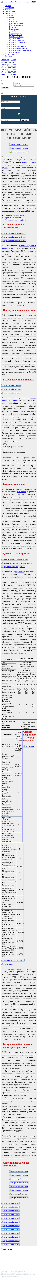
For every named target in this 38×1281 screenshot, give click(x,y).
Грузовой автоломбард (17, 42)
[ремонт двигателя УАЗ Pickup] (19, 1175)
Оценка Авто (10, 11)
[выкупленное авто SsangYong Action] (19, 148)
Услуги (7, 10)
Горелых (12, 19)
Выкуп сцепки (14, 52)
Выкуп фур (13, 44)
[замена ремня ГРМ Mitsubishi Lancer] (19, 1183)
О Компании (9, 8)
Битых (11, 17)
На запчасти (13, 27)
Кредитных (13, 21)
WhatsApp (5, 60)
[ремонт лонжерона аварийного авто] (19, 1171)
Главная (8, 6)
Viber (13, 60)
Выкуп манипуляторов (17, 46)
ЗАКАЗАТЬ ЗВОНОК (9, 74)
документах (19, 572)
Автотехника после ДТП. (15, 220)
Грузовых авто (14, 39)
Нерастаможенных (16, 23)
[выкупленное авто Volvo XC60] (19, 144)
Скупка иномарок (15, 35)
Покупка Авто (10, 13)
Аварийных (13, 31)
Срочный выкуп (15, 33)
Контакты (8, 56)
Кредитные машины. (13, 218)
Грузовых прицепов (16, 40)
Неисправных (14, 29)
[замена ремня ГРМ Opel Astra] (19, 1179)
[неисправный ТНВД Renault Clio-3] (19, 1190)
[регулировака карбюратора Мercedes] (19, 1186)
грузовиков (21, 492)
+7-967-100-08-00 (8, 72)
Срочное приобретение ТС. (16, 215)
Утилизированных (16, 25)
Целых (11, 15)
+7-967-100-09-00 (8, 67)
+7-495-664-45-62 (9, 62)
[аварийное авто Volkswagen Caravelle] (19, 152)
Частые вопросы (11, 54)
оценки (29, 969)
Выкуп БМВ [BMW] (16, 37)
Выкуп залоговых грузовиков (20, 50)
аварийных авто (29, 162)
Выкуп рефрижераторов (18, 48)
